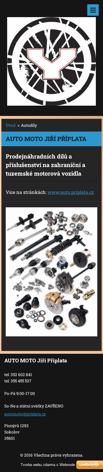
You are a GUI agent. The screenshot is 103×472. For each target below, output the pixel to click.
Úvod (10, 125)
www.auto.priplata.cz (70, 192)
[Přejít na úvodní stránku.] (51, 54)
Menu (93, 10)
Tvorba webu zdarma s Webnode (48, 465)
